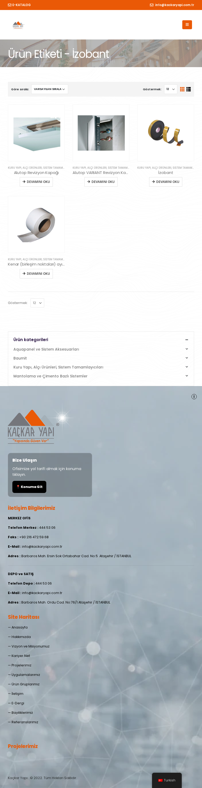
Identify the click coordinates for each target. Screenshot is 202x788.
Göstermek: (152, 89)
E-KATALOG (21, 5)
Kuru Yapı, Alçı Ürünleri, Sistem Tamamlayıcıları (42, 168)
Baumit (20, 358)
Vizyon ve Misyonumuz (30, 646)
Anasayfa (20, 627)
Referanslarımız (25, 722)
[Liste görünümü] (188, 89)
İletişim (17, 693)
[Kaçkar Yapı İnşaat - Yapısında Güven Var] (18, 24)
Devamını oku (38, 181)
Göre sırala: (20, 89)
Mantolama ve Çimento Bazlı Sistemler (50, 376)
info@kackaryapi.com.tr (174, 5)
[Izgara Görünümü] (182, 89)
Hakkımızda (21, 637)
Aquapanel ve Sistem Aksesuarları (46, 349)
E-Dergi (18, 703)
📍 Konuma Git (29, 487)
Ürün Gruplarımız (25, 684)
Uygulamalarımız (26, 674)
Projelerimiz (21, 665)
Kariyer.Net (21, 656)
